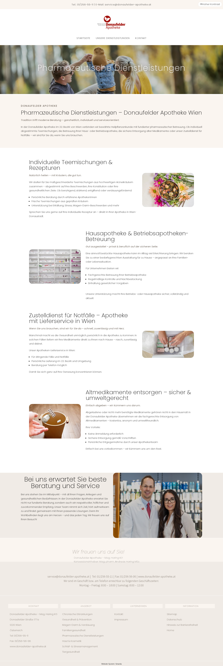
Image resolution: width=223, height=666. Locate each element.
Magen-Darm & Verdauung (78, 625)
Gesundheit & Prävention (77, 619)
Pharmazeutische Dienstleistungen (83, 635)
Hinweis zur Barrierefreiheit (182, 625)
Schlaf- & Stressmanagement (80, 646)
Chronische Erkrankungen (77, 614)
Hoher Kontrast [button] (211, 4)
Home (170, 630)
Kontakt (140, 38)
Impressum (121, 619)
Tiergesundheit (71, 651)
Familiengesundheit (74, 630)
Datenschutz (174, 619)
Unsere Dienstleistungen (113, 38)
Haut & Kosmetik (71, 641)
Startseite (83, 38)
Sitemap (172, 614)
